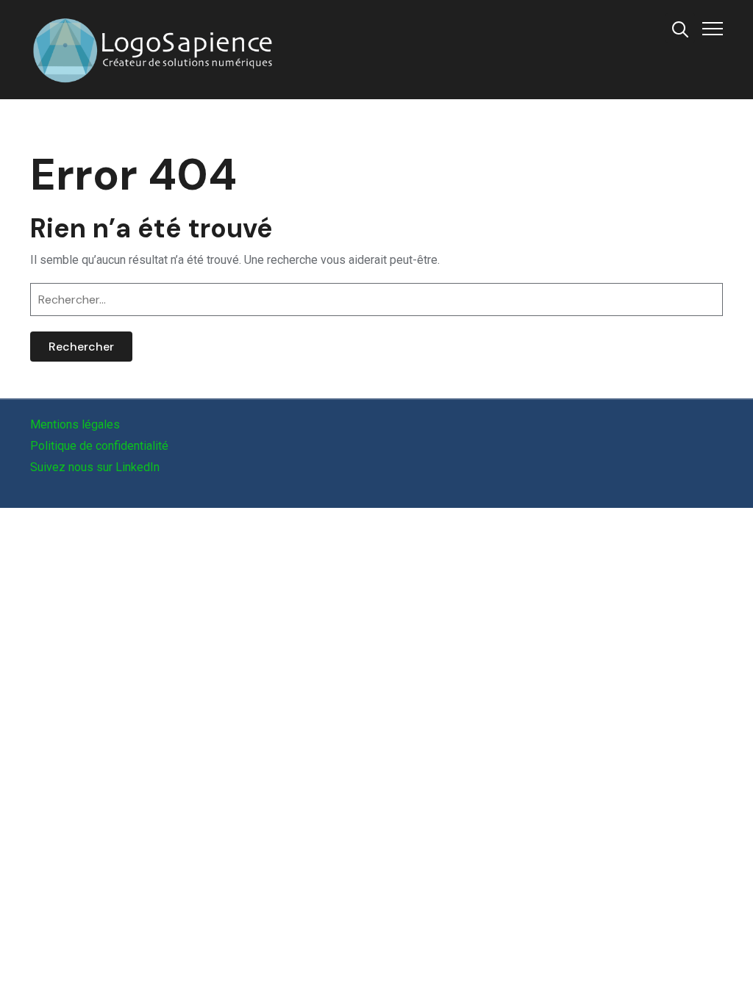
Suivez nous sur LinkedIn (95, 467)
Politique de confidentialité (99, 446)
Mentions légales (75, 424)
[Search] (680, 28)
